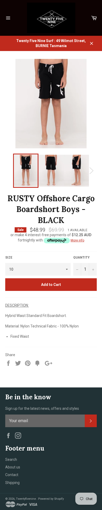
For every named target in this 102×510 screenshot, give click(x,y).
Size (8, 257)
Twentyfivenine (26, 499)
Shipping (12, 483)
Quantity (81, 257)
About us (12, 467)
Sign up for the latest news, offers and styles (42, 408)
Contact (11, 475)
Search (11, 459)
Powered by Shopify (51, 499)
